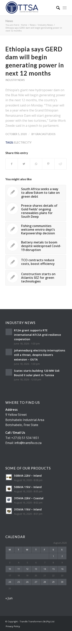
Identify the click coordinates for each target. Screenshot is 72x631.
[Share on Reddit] (60, 163)
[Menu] (65, 7)
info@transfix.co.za (27, 443)
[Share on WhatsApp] (36, 163)
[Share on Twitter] (24, 163)
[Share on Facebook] (12, 163)
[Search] (56, 7)
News (9, 21)
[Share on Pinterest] (48, 163)
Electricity (22, 142)
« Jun (8, 598)
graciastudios (45, 134)
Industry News (15, 80)
